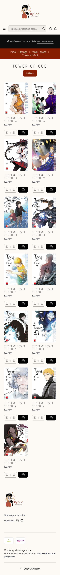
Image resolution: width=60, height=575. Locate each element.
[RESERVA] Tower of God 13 (43, 348)
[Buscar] (43, 28)
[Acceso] (50, 28)
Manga (23, 52)
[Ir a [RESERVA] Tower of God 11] (44, 269)
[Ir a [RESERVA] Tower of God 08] (16, 212)
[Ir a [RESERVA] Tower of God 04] (16, 98)
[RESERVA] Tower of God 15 (43, 405)
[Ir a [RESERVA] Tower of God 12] (16, 326)
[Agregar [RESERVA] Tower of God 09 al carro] (51, 246)
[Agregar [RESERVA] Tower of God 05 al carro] (51, 132)
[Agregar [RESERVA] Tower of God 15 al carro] (51, 417)
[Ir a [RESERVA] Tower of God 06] (16, 155)
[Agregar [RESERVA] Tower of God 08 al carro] (23, 246)
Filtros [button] (31, 73)
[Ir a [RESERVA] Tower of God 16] (16, 440)
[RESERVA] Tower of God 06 (15, 176)
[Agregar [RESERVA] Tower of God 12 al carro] (23, 361)
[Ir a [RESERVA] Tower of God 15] (44, 383)
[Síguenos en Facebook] (22, 520)
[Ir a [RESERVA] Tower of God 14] (16, 383)
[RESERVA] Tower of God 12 (15, 348)
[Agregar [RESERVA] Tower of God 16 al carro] (23, 475)
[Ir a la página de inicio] (30, 12)
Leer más (46, 44)
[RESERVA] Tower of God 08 (15, 234)
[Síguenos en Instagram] (17, 520)
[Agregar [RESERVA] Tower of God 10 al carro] (23, 304)
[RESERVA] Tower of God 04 (15, 120)
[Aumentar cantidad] (14, 132)
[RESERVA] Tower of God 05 (43, 120)
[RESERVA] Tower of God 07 (43, 176)
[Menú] (4, 28)
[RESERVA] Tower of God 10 (15, 290)
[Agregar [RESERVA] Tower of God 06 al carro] (23, 190)
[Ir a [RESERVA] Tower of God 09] (44, 212)
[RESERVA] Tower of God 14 (15, 405)
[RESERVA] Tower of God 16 (15, 461)
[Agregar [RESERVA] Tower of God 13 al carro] (51, 361)
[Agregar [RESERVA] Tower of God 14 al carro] (23, 417)
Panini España (39, 52)
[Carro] (56, 28)
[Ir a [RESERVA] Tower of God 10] (16, 269)
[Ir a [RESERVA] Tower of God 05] (44, 98)
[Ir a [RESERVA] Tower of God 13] (44, 326)
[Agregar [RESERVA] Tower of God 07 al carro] (51, 190)
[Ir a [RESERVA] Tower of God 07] (44, 155)
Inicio (13, 52)
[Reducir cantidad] (7, 132)
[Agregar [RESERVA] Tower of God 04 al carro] (23, 132)
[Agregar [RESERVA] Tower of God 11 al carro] (51, 304)
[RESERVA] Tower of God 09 (43, 234)
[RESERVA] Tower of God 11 (43, 290)
